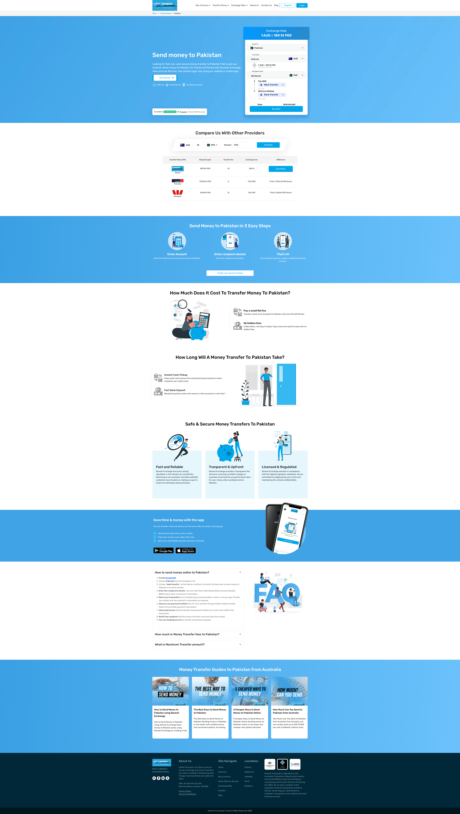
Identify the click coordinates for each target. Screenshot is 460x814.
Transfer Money (220, 5)
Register (288, 5)
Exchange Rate (238, 5)
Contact (221, 790)
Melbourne (249, 772)
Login (302, 5)
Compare (268, 145)
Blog (276, 5)
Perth (247, 781)
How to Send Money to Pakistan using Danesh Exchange (166, 712)
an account (170, 578)
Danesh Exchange (216, 811)
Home (154, 13)
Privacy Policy (185, 791)
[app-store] (185, 550)
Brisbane (249, 786)
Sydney (248, 767)
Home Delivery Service (228, 781)
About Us (254, 5)
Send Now (281, 169)
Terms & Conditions (187, 794)
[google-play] (163, 550)
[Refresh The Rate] (254, 65)
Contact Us (266, 5)
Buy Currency (202, 5)
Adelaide (249, 776)
